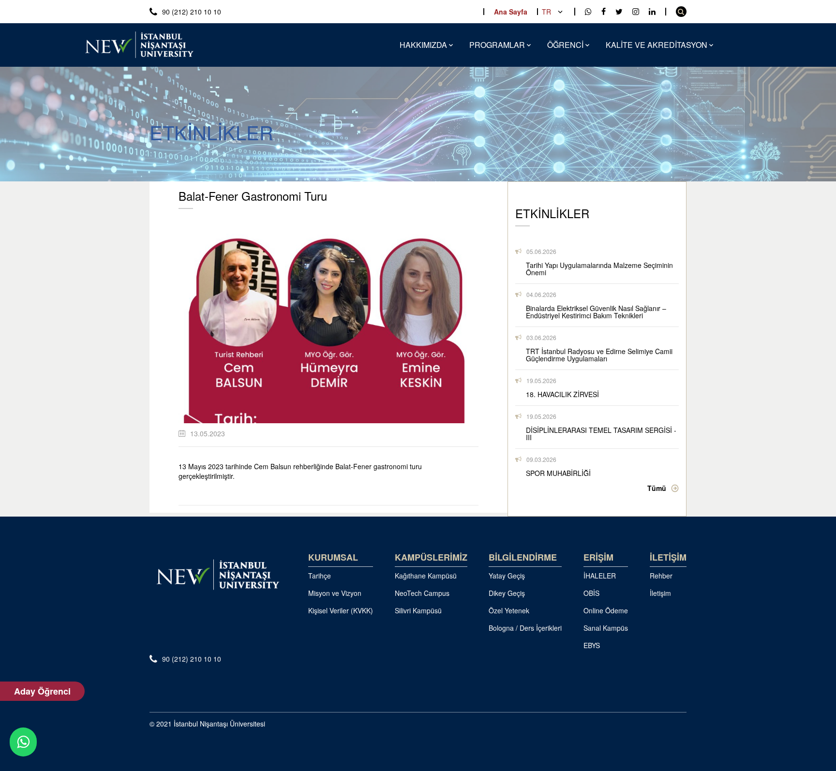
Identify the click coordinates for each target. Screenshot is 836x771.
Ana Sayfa (510, 11)
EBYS (591, 645)
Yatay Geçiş (507, 575)
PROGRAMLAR (497, 44)
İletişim (660, 593)
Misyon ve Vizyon (334, 593)
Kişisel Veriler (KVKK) (340, 610)
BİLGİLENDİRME (523, 557)
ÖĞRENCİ (565, 44)
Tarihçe (319, 575)
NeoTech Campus (422, 593)
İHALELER (599, 575)
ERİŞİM (598, 557)
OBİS (591, 593)
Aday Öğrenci (42, 691)
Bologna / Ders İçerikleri (525, 628)
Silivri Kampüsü (418, 610)
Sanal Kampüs (605, 628)
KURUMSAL (333, 557)
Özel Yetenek (509, 610)
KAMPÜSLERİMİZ (431, 557)
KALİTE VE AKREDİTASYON (656, 44)
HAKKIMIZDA (423, 44)
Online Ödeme (605, 610)
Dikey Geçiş (507, 593)
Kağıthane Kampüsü (426, 575)
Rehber (661, 575)
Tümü (656, 488)
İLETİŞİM (668, 557)
